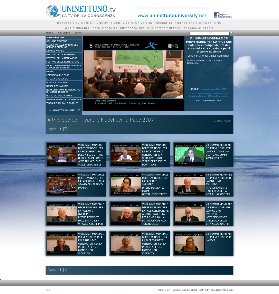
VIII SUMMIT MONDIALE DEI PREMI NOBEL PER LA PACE (219, 237)
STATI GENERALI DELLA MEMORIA (63, 99)
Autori (78, 32)
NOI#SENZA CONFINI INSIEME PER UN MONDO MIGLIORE (63, 91)
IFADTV (50, 71)
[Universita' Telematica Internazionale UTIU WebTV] (81, 17)
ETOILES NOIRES (55, 51)
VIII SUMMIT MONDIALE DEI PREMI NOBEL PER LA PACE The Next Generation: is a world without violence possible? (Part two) (155, 155)
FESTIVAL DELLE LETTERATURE (62, 62)
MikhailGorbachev (219, 96)
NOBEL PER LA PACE (57, 86)
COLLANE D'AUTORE (56, 41)
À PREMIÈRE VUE (55, 37)
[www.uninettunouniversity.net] (171, 18)
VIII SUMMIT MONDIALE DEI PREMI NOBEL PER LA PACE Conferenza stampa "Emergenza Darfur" (91, 181)
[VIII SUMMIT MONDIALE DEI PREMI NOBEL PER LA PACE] (189, 253)
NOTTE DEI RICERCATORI (59, 96)
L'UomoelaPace (203, 93)
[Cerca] (231, 33)
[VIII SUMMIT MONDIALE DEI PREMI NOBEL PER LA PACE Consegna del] (189, 165)
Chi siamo (64, 32)
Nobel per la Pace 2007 (215, 89)
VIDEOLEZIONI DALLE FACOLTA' (62, 103)
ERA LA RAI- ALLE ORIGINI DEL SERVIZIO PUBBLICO (62, 46)
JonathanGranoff (198, 96)
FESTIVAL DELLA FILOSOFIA (60, 54)
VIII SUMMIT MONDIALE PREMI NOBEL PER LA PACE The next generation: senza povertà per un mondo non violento (91, 244)
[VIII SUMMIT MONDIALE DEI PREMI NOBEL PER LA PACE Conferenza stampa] (62, 194)
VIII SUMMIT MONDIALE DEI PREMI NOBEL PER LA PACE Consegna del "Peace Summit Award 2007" (219, 152)
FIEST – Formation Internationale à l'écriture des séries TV (63, 66)
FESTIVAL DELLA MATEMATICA (61, 58)
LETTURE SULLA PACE (57, 75)
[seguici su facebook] (221, 18)
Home (49, 32)
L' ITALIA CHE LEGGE (57, 79)
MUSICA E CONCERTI (57, 82)
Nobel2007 (219, 93)
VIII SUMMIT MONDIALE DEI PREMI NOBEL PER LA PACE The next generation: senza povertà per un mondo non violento (155, 244)
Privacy (48, 290)
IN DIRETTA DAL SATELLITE (66, 110)
